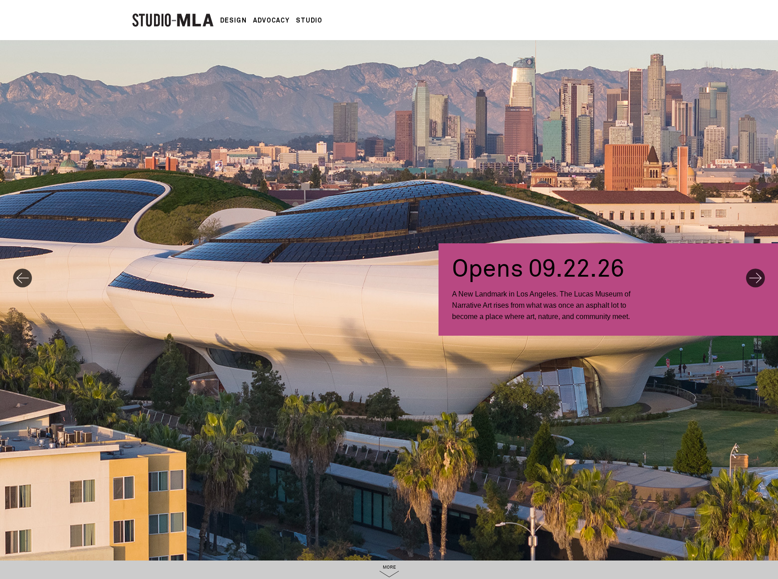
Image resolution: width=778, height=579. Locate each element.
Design (233, 20)
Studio (309, 20)
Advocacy (271, 20)
